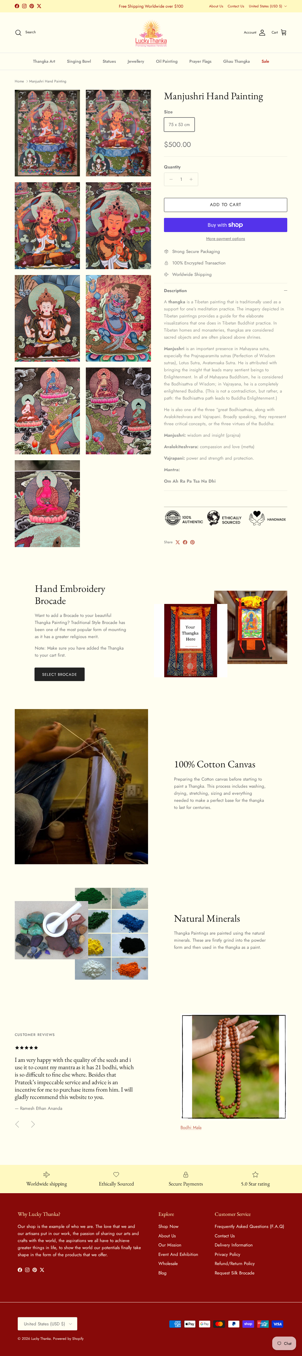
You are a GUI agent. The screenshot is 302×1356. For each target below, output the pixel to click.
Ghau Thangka (236, 61)
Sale (265, 61)
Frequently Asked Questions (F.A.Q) (249, 1226)
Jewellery (136, 61)
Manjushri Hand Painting (47, 81)
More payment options (225, 238)
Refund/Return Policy (235, 1263)
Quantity (172, 167)
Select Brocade (59, 674)
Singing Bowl (79, 61)
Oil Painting (167, 61)
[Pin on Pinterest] (192, 542)
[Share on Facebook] (185, 542)
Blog (162, 1273)
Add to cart (225, 204)
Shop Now (168, 1226)
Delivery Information (234, 1245)
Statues (109, 61)
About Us (216, 6)
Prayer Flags (200, 61)
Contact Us (236, 6)
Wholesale (168, 1263)
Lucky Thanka (41, 1338)
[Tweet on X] (177, 542)
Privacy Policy (227, 1254)
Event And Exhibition (178, 1254)
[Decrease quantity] (169, 179)
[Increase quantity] (193, 179)
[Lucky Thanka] (151, 32)
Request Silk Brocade (235, 1273)
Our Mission (169, 1245)
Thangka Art (44, 61)
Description (175, 290)
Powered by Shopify (68, 1338)
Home (19, 81)
